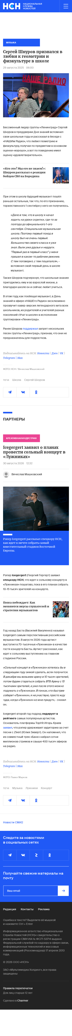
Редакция (9, 909)
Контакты (27, 909)
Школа (16, 380)
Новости (43, 353)
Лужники (32, 788)
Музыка (17, 788)
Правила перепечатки (18, 988)
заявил (7, 727)
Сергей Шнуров (34, 380)
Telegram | (10, 358)
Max (20, 358)
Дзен (54, 353)
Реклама (44, 909)
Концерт (46, 788)
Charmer (22, 1000)
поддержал (30, 328)
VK (61, 353)
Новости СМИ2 (13, 822)
